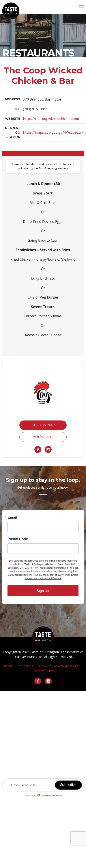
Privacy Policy (43, 671)
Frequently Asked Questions (58, 666)
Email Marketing (38, 799)
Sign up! (43, 590)
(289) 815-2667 (43, 425)
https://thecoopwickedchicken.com (51, 118)
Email (12, 517)
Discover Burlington (28, 656)
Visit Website (43, 437)
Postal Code (17, 539)
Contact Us (25, 666)
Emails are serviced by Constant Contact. (51, 576)
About (7, 666)
